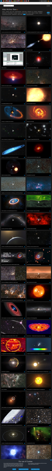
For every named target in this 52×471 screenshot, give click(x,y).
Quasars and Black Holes (6, 14)
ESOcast (35, 11)
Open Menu (3, 3)
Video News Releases (29, 14)
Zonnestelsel (14, 14)
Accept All (14, 469)
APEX (13, 11)
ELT (32, 11)
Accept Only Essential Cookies (23, 469)
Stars (24, 14)
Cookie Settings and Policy (35, 469)
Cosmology (29, 11)
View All (3, 11)
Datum (48, 14)
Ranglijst (48, 12)
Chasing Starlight (18, 11)
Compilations (24, 11)
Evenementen (40, 11)
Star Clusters (20, 14)
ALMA (11, 11)
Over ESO (7, 11)
